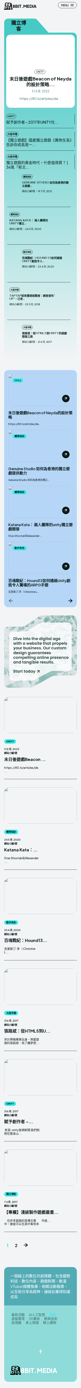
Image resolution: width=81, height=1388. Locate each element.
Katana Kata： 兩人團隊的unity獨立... (28, 222)
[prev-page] (11, 600)
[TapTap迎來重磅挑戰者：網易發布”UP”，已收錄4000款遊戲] (64, 301)
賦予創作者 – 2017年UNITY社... (32, 122)
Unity (39, 71)
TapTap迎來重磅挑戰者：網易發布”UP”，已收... (32, 297)
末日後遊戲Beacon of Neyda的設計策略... (40, 81)
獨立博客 (11, 1194)
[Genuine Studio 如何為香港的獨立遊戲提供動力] (13, 188)
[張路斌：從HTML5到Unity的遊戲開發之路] (13, 339)
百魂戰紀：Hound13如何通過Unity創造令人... (42, 259)
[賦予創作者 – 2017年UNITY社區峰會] (40, 1077)
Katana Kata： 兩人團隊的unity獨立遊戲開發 (40, 526)
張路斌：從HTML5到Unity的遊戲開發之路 (44, 334)
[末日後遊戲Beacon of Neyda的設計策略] (40, 52)
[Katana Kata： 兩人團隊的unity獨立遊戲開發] (64, 226)
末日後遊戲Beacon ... (25, 759)
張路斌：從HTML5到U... (27, 1030)
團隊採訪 (27, 176)
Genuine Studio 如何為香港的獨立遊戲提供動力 (39, 471)
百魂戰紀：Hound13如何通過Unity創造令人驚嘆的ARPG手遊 (39, 582)
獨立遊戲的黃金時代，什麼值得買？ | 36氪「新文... (37, 164)
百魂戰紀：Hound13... (25, 940)
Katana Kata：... (21, 849)
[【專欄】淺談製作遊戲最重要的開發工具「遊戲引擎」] (40, 1168)
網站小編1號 (28, 191)
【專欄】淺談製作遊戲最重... (31, 1212)
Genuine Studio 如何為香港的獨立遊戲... (45, 184)
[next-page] (70, 600)
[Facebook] (40, 1352)
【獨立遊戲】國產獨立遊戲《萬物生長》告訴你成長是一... (39, 142)
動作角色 (27, 252)
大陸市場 (12, 134)
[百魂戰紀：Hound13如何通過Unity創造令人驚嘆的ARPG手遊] (13, 263)
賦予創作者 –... (18, 1121)
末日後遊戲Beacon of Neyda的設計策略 (40, 415)
